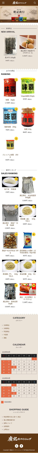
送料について (8, 423)
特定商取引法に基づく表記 (12, 417)
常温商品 (6, 331)
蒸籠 (5, 338)
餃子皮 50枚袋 (10, 189)
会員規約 (6, 426)
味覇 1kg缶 (10, 100)
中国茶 (6, 334)
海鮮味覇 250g (10, 127)
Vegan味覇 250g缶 (28, 96)
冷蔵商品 (6, 328)
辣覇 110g (27, 129)
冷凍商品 (6, 325)
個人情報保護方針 (9, 420)
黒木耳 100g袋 (10, 57)
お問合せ (6, 429)
